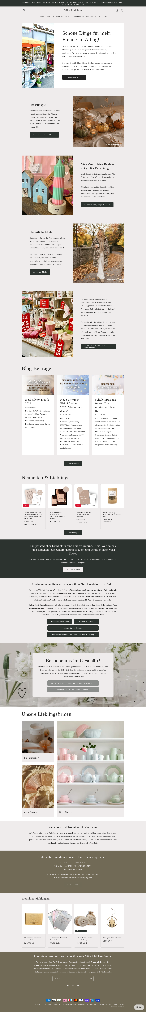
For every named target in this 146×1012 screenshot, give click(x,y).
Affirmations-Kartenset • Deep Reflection (59, 939)
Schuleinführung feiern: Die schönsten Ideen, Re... (105, 405)
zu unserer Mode (40, 272)
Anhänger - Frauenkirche (112, 938)
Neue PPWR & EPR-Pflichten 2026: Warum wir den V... (71, 405)
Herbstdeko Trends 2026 (37, 401)
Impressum (81, 1004)
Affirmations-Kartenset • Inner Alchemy (85, 939)
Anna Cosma (30, 812)
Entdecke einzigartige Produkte (97, 205)
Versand (122, 1004)
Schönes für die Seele (60, 621)
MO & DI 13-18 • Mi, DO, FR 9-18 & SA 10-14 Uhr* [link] (73, 683)
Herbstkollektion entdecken (44, 135)
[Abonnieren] (90, 978)
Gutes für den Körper (73, 628)
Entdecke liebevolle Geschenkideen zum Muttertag (73, 634)
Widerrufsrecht (91, 1004)
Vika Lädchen (45, 1004)
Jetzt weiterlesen (73, 569)
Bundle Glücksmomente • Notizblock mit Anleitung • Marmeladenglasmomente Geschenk (33, 515)
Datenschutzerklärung (69, 1004)
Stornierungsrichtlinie (117, 1006)
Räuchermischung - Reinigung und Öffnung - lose (112, 514)
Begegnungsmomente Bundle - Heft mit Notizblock (84, 514)
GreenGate (64, 812)
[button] (24, 10)
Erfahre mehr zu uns (74, 77)
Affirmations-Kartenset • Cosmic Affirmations (33, 939)
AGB (115, 1004)
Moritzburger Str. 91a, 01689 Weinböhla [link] (73, 690)
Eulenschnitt (30, 757)
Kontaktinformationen (105, 1004)
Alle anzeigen (73, 463)
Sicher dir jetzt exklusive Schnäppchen (94, 346)
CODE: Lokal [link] (73, 884)
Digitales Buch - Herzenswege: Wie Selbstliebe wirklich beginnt (57, 515)
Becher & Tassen (86, 621)
